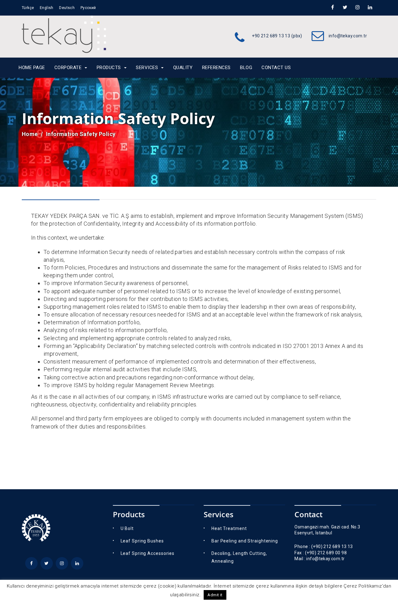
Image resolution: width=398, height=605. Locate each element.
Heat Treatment (229, 528)
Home (30, 134)
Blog (246, 67)
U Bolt (127, 528)
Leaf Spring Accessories (148, 553)
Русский (88, 8)
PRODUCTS (109, 67)
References (216, 67)
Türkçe (28, 8)
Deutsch (67, 8)
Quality (183, 67)
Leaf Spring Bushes (142, 540)
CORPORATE (68, 67)
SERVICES (147, 67)
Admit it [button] (214, 595)
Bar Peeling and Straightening (244, 540)
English (46, 8)
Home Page (32, 67)
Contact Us (276, 67)
